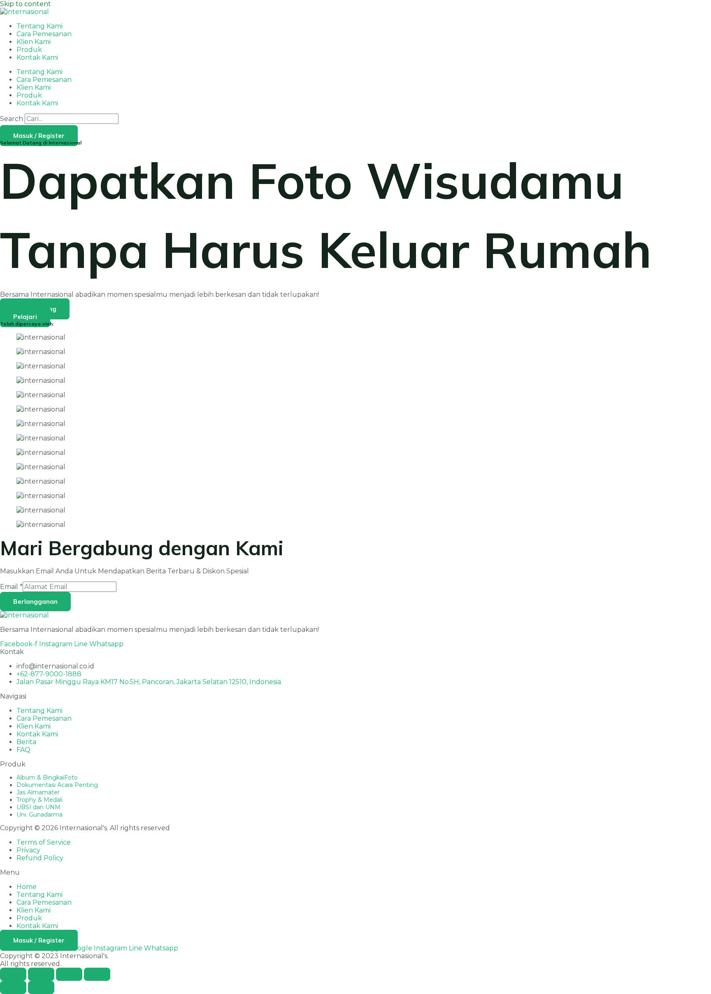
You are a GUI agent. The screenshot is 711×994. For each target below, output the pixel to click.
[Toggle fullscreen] (41, 974)
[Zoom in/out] (13, 974)
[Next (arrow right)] (41, 987)
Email (11, 587)
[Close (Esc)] (97, 974)
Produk (29, 50)
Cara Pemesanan (44, 34)
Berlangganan (35, 601)
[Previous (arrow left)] (13, 987)
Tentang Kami (39, 26)
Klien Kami (33, 42)
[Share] (69, 974)
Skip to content (25, 4)
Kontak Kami (37, 57)
